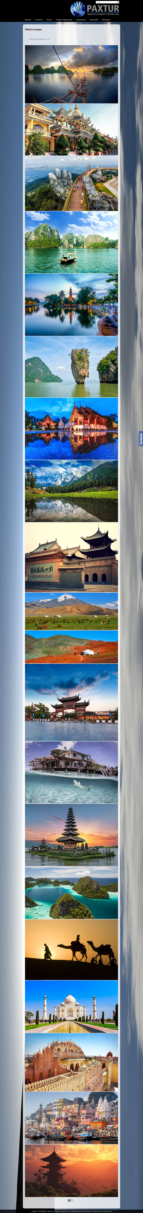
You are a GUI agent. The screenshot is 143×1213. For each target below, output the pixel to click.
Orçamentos (81, 20)
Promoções (94, 20)
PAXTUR (44, 1211)
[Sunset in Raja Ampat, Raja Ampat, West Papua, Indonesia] (71, 74)
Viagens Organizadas (64, 20)
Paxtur (49, 20)
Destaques (106, 20)
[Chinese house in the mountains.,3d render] (71, 1171)
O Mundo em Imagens (37, 39)
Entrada (28, 20)
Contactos (39, 20)
